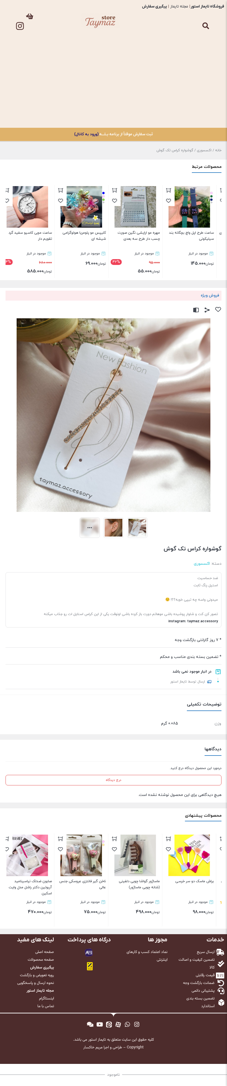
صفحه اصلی (44, 952)
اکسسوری (205, 20)
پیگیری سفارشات (206, 109)
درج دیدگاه (113, 780)
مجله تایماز (179, 6)
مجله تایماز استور (40, 991)
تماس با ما (206, 121)
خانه (218, 150)
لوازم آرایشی (206, 32)
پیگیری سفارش (154, 6)
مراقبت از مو (206, 58)
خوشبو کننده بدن (206, 83)
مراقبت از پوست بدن (205, 70)
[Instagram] (20, 26)
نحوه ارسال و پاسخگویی (35, 983)
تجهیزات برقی (206, 96)
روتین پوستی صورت (206, 45)
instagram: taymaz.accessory (193, 621)
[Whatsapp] (127, 1024)
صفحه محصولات (41, 960)
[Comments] (90, 1024)
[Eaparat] (118, 1024)
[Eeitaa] (109, 1024)
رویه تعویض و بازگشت (37, 975)
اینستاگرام (46, 999)
